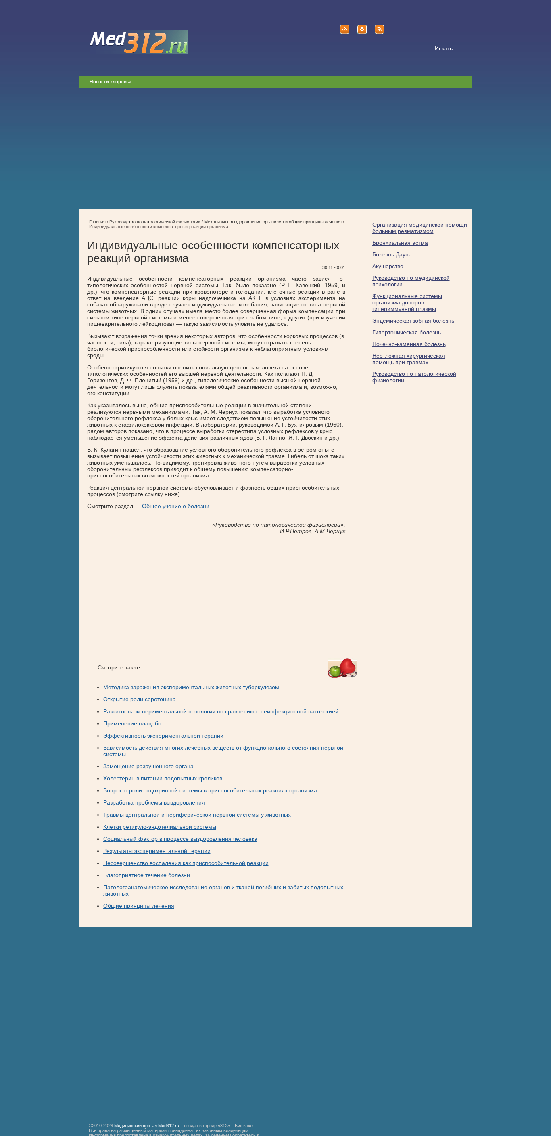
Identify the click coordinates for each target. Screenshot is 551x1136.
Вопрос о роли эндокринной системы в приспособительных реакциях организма (210, 790)
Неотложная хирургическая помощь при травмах (408, 358)
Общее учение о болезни (175, 506)
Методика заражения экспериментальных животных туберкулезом (191, 687)
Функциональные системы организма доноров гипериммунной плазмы (407, 302)
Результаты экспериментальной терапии (157, 851)
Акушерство (387, 266)
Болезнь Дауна (392, 254)
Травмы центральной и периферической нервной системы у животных (197, 814)
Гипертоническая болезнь (406, 332)
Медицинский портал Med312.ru (146, 1125)
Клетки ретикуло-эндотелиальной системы (159, 826)
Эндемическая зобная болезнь (413, 320)
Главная (97, 221)
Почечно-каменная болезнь (409, 344)
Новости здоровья (110, 82)
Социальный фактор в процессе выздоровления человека (180, 839)
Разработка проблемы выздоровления (154, 802)
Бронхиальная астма (400, 243)
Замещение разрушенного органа (148, 766)
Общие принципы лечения (138, 906)
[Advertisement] (275, 148)
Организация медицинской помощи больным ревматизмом (419, 227)
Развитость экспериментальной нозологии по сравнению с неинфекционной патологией (220, 711)
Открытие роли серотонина (139, 699)
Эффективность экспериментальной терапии (163, 735)
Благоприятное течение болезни (146, 875)
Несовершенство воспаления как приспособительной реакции (186, 863)
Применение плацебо (132, 723)
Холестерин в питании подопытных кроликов (162, 778)
